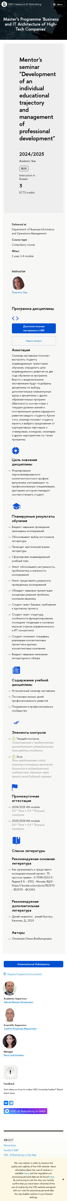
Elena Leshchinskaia (14, 1055)
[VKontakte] (6, 1103)
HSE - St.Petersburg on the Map (20, 1154)
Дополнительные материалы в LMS (34, 328)
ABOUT (9, 1140)
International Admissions (33, 964)
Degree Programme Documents (24, 974)
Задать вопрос (34, 340)
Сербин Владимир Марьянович (20, 1028)
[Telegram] (11, 1103)
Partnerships (10, 1145)
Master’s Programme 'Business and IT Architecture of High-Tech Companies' (31, 24)
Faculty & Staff (11, 1150)
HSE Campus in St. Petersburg (24, 4)
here (26, 1173)
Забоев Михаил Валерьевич (18, 1002)
